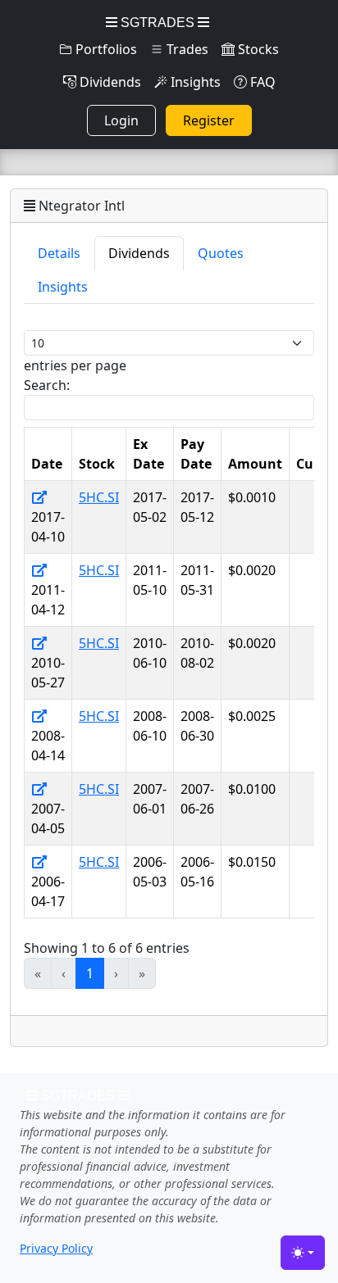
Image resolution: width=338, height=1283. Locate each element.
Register (209, 120)
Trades (185, 49)
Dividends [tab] (139, 253)
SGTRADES (157, 22)
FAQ (261, 82)
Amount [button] (255, 464)
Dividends (108, 82)
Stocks (257, 49)
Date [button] (46, 464)
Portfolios (104, 49)
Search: (47, 385)
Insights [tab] (63, 287)
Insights (194, 82)
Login (121, 120)
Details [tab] (59, 253)
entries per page (75, 365)
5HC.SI (99, 497)
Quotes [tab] (221, 253)
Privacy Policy (56, 1248)
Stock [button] (97, 464)
